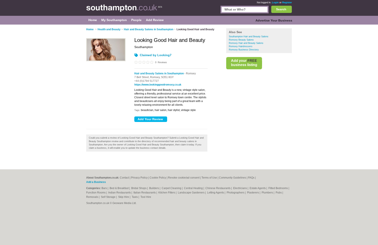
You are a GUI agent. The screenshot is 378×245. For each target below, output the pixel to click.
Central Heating (193, 188)
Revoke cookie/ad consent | (184, 177)
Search (281, 9)
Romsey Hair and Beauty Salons (246, 43)
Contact (124, 177)
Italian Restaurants (144, 192)
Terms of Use (209, 177)
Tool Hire (145, 197)
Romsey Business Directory (244, 49)
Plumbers (268, 192)
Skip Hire (124, 197)
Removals (92, 197)
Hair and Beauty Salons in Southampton (159, 73)
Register (287, 2)
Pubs (279, 192)
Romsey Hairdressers (240, 46)
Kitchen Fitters (167, 192)
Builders (154, 188)
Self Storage (108, 197)
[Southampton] (124, 10)
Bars (105, 188)
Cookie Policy (158, 177)
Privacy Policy (139, 177)
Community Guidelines (232, 177)
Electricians (240, 188)
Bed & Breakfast (119, 188)
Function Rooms (96, 192)
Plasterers (253, 192)
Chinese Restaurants (218, 188)
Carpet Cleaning (172, 188)
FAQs (251, 177)
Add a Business (96, 182)
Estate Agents (258, 188)
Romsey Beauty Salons (241, 39)
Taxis (135, 197)
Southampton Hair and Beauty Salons (248, 36)
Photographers (236, 192)
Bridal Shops (139, 188)
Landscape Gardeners (191, 192)
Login (275, 2)
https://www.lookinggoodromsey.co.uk (157, 84)
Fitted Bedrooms (278, 188)
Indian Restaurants (119, 192)
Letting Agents (216, 192)
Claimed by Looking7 (156, 55)
